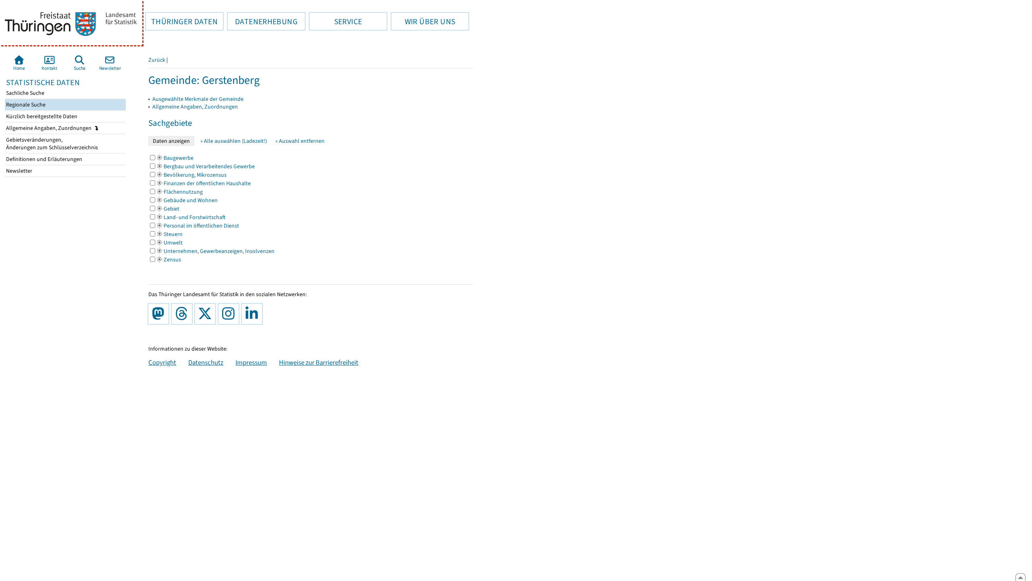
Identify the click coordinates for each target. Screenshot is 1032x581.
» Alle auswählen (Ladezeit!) (233, 141)
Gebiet (167, 209)
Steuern (169, 234)
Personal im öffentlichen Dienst (197, 226)
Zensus (168, 259)
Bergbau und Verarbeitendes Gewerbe (205, 166)
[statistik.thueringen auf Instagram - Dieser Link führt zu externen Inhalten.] (230, 314)
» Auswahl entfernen (300, 141)
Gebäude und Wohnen (187, 200)
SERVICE (335, 21)
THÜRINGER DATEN (181, 21)
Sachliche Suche (24, 93)
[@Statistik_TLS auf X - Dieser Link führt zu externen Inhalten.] (206, 314)
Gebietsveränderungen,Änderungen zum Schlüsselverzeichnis (51, 143)
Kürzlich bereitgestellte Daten (41, 116)
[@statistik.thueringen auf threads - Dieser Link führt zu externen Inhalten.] (183, 314)
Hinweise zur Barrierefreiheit (318, 362)
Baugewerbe (175, 158)
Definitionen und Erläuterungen (43, 159)
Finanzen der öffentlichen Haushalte (203, 183)
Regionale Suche (25, 105)
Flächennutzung (179, 192)
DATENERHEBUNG (262, 21)
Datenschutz (205, 362)
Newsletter (18, 171)
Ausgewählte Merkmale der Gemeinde (197, 99)
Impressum (251, 362)
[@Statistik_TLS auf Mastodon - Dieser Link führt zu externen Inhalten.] (160, 314)
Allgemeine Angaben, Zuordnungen (49, 128)
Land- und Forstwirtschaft (190, 217)
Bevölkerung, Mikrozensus (191, 175)
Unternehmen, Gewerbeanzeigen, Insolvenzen (215, 251)
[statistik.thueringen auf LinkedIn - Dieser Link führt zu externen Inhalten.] (253, 314)
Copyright (162, 362)
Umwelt (169, 243)
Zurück (156, 60)
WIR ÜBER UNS (423, 21)
